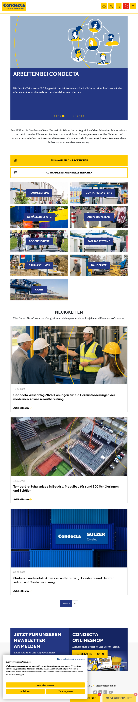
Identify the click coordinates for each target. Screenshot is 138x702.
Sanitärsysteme (99, 241)
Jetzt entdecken (92, 653)
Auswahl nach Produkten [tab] (69, 160)
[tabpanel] (69, 241)
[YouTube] (111, 692)
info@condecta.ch (105, 685)
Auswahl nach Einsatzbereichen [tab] (69, 172)
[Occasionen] (126, 6)
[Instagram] (100, 692)
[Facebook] (95, 692)
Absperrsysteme (98, 216)
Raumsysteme (39, 192)
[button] (55, 116)
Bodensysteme (39, 241)
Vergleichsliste (123, 697)
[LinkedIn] (105, 692)
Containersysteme (99, 192)
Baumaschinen (39, 265)
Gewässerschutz (39, 216)
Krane (39, 289)
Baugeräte (99, 265)
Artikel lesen (21, 407)
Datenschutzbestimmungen (71, 659)
